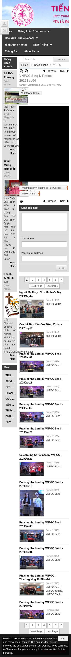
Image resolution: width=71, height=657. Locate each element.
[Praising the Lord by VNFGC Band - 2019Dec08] (32, 536)
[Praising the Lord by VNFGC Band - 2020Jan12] (32, 392)
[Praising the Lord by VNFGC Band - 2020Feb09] (32, 366)
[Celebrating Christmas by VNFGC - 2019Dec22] (32, 469)
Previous (51, 70)
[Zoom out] (26, 71)
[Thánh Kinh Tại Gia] (16, 304)
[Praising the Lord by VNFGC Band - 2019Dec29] (32, 442)
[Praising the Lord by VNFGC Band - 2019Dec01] (32, 562)
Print (21, 201)
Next (62, 70)
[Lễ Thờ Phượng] (16, 96)
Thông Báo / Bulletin (8, 63)
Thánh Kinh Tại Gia (9, 278)
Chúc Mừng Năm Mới (9, 165)
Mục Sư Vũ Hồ (53, 304)
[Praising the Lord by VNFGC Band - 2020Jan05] (32, 417)
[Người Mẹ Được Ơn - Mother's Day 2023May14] (32, 309)
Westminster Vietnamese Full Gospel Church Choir (41, 188)
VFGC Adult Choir (30, 93)
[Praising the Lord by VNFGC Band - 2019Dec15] (32, 503)
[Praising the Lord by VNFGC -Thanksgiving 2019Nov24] (32, 589)
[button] (34, 31)
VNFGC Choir (28, 193)
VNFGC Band (53, 365)
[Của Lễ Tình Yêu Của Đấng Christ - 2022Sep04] (32, 339)
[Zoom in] (21, 71)
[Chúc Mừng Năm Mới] (16, 188)
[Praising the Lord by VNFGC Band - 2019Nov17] (32, 614)
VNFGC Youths (54, 590)
